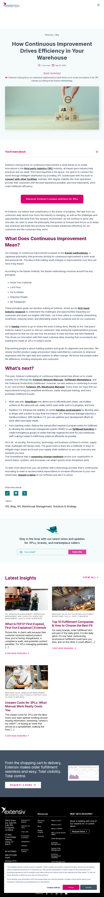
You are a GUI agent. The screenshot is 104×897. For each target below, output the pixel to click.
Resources (49, 35)
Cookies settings (53, 887)
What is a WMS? (57, 829)
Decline (88, 887)
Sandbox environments (68, 410)
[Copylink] (7, 493)
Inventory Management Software (56, 856)
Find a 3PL (25, 832)
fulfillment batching (83, 429)
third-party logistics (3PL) (38, 168)
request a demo (27, 475)
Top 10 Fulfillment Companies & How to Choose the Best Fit (73, 623)
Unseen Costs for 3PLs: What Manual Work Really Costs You (26, 706)
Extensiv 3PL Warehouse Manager (45, 387)
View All (89, 577)
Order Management (58, 838)
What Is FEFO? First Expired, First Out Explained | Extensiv (25, 625)
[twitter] (51, 894)
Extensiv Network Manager (48, 379)
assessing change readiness (47, 456)
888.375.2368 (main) (11, 856)
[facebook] (47, 894)
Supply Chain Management (56, 849)
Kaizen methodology (76, 253)
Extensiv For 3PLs (25, 827)
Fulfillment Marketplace (78, 379)
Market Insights (40, 831)
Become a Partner (25, 850)
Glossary (41, 836)
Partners (24, 846)
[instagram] (61, 894)
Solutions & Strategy (64, 506)
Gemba (15, 326)
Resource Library (41, 821)
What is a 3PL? (56, 821)
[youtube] (66, 894)
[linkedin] (57, 894)
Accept (71, 887)
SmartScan (31, 401)
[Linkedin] (16, 493)
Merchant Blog (59, 614)
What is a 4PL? (56, 825)
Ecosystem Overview (25, 837)
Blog (57, 35)
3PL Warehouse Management (34, 506)
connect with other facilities (21, 179)
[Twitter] (24, 493)
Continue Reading (16, 653)
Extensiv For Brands (25, 821)
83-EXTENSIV (10, 851)
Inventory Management (56, 843)
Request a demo (21, 785)
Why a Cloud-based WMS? (58, 833)
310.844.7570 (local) (10, 862)
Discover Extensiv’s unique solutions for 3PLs (52, 199)
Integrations (25, 842)
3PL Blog (10, 506)
